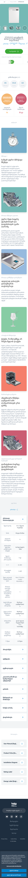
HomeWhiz (22, 838)
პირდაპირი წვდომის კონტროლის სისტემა (7, 548)
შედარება (22, 43)
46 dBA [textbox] (20, 565)
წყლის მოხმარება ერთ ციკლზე (7, 557)
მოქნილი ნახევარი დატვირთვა (7, 633)
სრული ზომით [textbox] (20, 533)
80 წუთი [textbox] (20, 641)
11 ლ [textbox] (20, 558)
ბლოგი (14, 833)
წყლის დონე (7, 526)
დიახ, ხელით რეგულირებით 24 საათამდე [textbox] (20, 623)
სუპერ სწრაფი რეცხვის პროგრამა (7, 604)
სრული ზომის (13, 1)
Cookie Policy (14, 838)
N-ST (7, 565)
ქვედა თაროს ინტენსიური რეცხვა (8, 613)
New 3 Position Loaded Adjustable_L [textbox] (20, 579)
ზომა (7, 533)
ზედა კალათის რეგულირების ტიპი (7, 579)
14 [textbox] (20, 539)
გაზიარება (6, 43)
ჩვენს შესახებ (14, 825)
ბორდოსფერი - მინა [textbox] (20, 548)
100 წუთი (7, 724)
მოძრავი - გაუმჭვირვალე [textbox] (20, 604)
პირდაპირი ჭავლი (7, 621)
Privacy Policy (4, 838)
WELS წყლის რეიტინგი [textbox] (20, 526)
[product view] (5, 28)
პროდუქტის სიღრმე (7, 571)
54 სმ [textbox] (19, 571)
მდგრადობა (14, 829)
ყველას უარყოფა (14, 870)
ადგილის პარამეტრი (7, 539)
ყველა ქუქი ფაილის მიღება (14, 875)
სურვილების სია (14, 44)
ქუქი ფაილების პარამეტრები (14, 866)
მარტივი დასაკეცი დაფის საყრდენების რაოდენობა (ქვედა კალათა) (7, 592)
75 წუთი (7, 641)
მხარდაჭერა (14, 821)
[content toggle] (22, 519)
